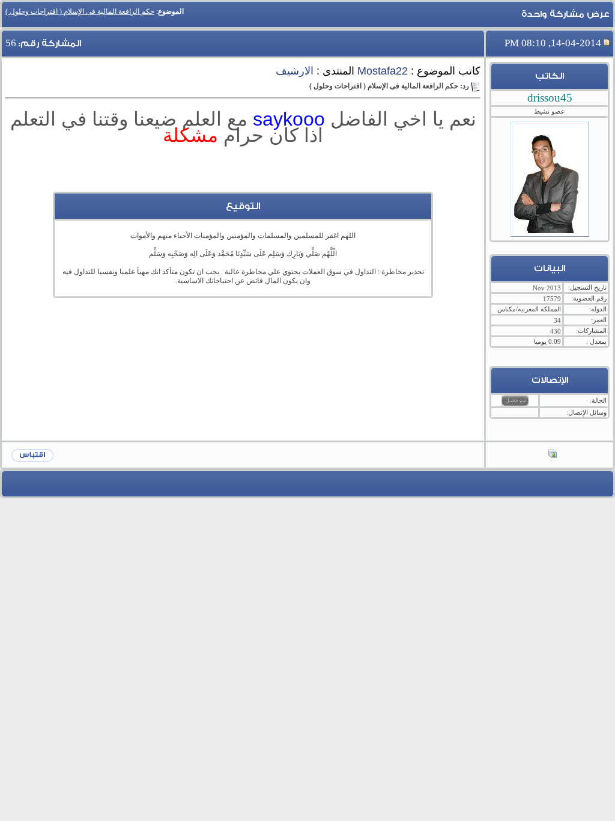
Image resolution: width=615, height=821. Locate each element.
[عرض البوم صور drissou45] (552, 455)
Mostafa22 (382, 71)
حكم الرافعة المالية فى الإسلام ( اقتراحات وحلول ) (79, 11)
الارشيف (295, 71)
